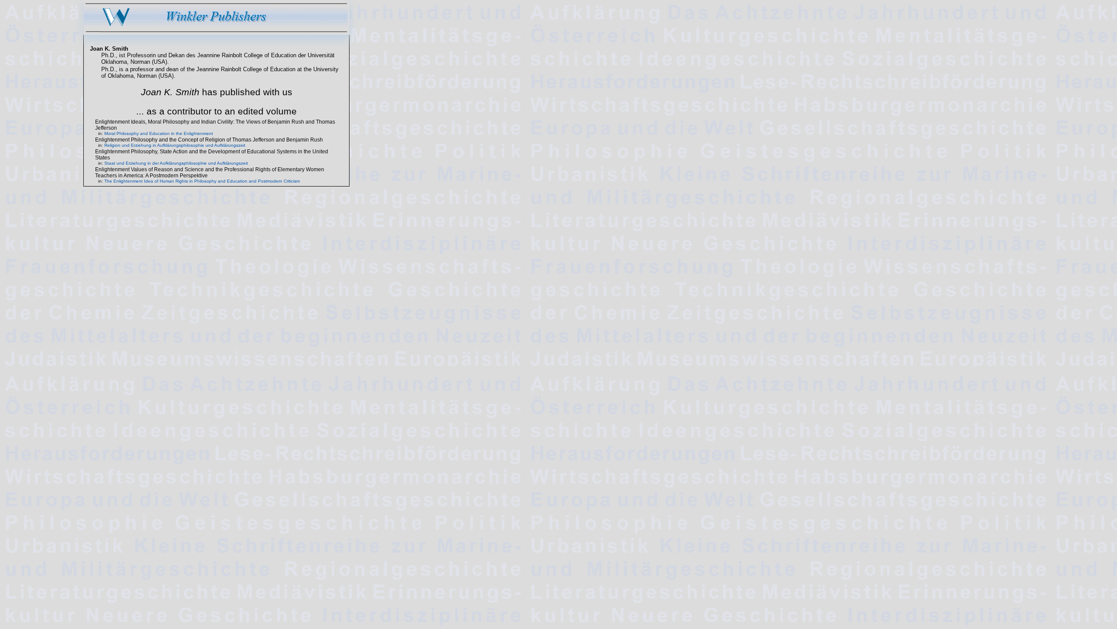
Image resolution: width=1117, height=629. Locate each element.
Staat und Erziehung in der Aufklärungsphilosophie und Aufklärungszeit (176, 163)
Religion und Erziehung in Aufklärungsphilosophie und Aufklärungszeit (174, 145)
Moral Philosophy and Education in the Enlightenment (158, 133)
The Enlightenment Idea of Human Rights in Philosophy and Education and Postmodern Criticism (202, 181)
